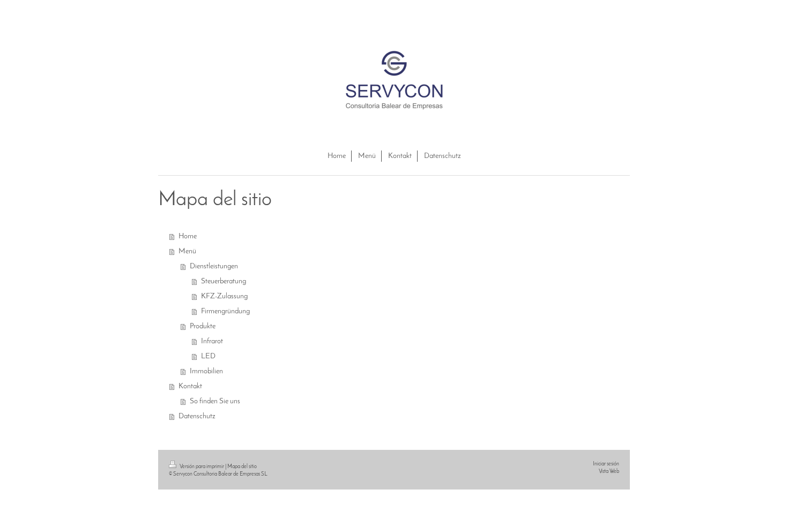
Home (188, 236)
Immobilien (206, 371)
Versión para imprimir (202, 467)
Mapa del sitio (242, 467)
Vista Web (609, 472)
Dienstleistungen (214, 266)
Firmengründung (225, 311)
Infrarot (212, 341)
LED (208, 356)
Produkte (202, 326)
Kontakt (190, 386)
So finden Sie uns (215, 401)
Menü (187, 251)
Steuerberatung (223, 281)
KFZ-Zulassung (224, 296)
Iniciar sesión (606, 464)
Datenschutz (197, 416)
